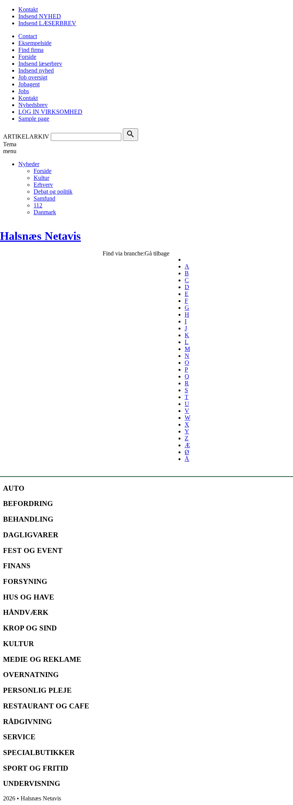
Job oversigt (32, 77)
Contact (27, 36)
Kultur (41, 178)
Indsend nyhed (36, 70)
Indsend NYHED (39, 16)
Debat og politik (53, 191)
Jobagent (29, 84)
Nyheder (28, 164)
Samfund (44, 198)
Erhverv (43, 184)
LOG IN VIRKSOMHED (50, 111)
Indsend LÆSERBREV (47, 23)
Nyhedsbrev (33, 105)
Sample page (33, 118)
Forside (27, 56)
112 (38, 205)
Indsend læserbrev (40, 63)
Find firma (30, 50)
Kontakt (28, 9)
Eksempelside (35, 43)
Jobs (23, 91)
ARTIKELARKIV (26, 136)
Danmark (45, 212)
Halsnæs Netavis (40, 236)
